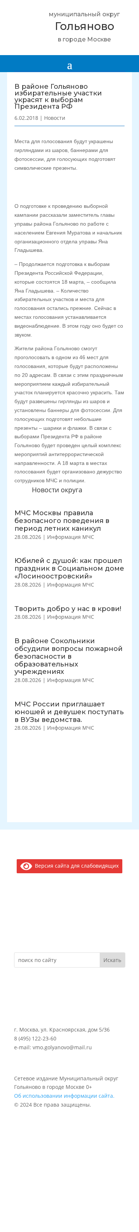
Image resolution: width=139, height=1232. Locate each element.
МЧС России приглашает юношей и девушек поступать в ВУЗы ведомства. (69, 712)
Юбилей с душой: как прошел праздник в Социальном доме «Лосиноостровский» (69, 568)
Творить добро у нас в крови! (67, 609)
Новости (54, 117)
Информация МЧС (70, 536)
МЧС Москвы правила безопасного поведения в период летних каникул (61, 521)
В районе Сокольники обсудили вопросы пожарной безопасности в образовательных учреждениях (68, 656)
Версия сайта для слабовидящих (75, 865)
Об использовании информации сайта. (64, 1095)
